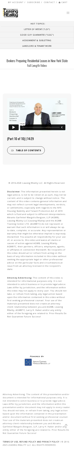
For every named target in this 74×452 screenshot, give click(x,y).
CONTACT (49, 2)
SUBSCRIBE (33, 2)
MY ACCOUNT (16, 2)
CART (64, 2)
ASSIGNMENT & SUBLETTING (36, 40)
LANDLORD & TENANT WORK (37, 46)
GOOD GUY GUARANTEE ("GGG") (37, 34)
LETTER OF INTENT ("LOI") (37, 29)
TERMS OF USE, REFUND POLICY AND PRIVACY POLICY (31, 441)
